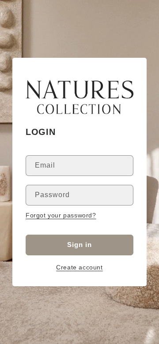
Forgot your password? (61, 215)
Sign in (79, 244)
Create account (79, 267)
